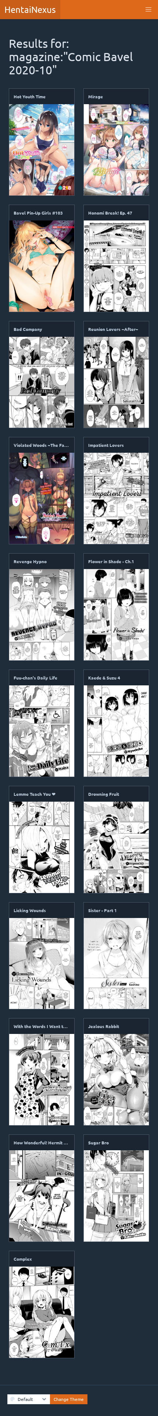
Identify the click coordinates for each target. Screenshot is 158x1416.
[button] (148, 9)
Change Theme (69, 1399)
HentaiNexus (30, 9)
